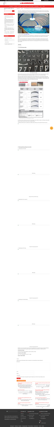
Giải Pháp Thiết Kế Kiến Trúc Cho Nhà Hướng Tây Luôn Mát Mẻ (9, 29)
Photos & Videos (31, 6)
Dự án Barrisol (36, 6)
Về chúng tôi (11, 6)
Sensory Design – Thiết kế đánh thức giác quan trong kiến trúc (9, 32)
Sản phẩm (19, 6)
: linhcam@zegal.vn (43, 418)
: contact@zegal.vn (31, 418)
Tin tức (41, 6)
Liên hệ (44, 6)
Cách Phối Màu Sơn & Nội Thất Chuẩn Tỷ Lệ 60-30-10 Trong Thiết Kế (9, 25)
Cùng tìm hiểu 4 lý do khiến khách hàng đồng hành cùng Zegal (9, 17)
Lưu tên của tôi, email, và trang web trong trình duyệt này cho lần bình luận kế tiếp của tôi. (31, 376)
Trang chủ (18, 8)
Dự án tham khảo (23, 418)
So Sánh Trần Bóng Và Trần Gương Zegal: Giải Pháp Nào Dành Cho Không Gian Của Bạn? (9, 21)
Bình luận (18, 361)
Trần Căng (15, 6)
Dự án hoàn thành (23, 416)
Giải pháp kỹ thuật (25, 6)
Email (18, 373)
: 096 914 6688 (31, 416)
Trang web (18, 375)
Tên (17, 371)
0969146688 (46, 0)
